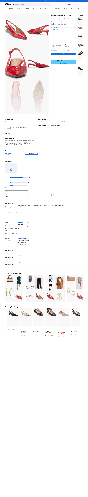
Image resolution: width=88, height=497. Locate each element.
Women (27, 8)
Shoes (46, 8)
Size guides (55, 29)
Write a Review (31, 153)
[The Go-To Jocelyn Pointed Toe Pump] (80, 56)
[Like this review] (18, 208)
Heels (16, 12)
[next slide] (81, 313)
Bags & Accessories (55, 8)
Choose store (54, 50)
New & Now (19, 8)
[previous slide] (6, 313)
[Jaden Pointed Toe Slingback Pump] (13, 317)
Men (34, 8)
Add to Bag (64, 53)
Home (72, 8)
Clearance (11, 8)
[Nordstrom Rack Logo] (8, 4)
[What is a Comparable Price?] (59, 20)
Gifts (78, 8)
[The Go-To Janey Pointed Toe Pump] (51, 317)
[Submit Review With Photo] (11, 170)
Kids (40, 8)
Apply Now (64, 63)
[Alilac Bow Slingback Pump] (77, 317)
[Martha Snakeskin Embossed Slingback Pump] (26, 317)
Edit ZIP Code (66, 50)
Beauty (65, 8)
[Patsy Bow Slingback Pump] (38, 317)
